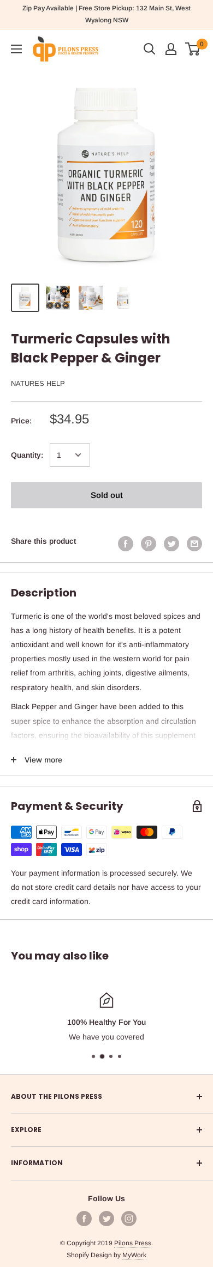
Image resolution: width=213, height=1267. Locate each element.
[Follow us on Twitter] (106, 1218)
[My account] (170, 49)
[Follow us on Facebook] (84, 1218)
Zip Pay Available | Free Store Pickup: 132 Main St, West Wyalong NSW (106, 14)
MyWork (134, 1255)
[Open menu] (16, 49)
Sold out (107, 495)
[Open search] (150, 49)
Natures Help (38, 383)
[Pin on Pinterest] (148, 543)
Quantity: (27, 455)
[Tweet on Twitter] (171, 543)
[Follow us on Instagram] (129, 1218)
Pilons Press (132, 1243)
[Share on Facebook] (125, 543)
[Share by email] (194, 543)
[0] (193, 49)
